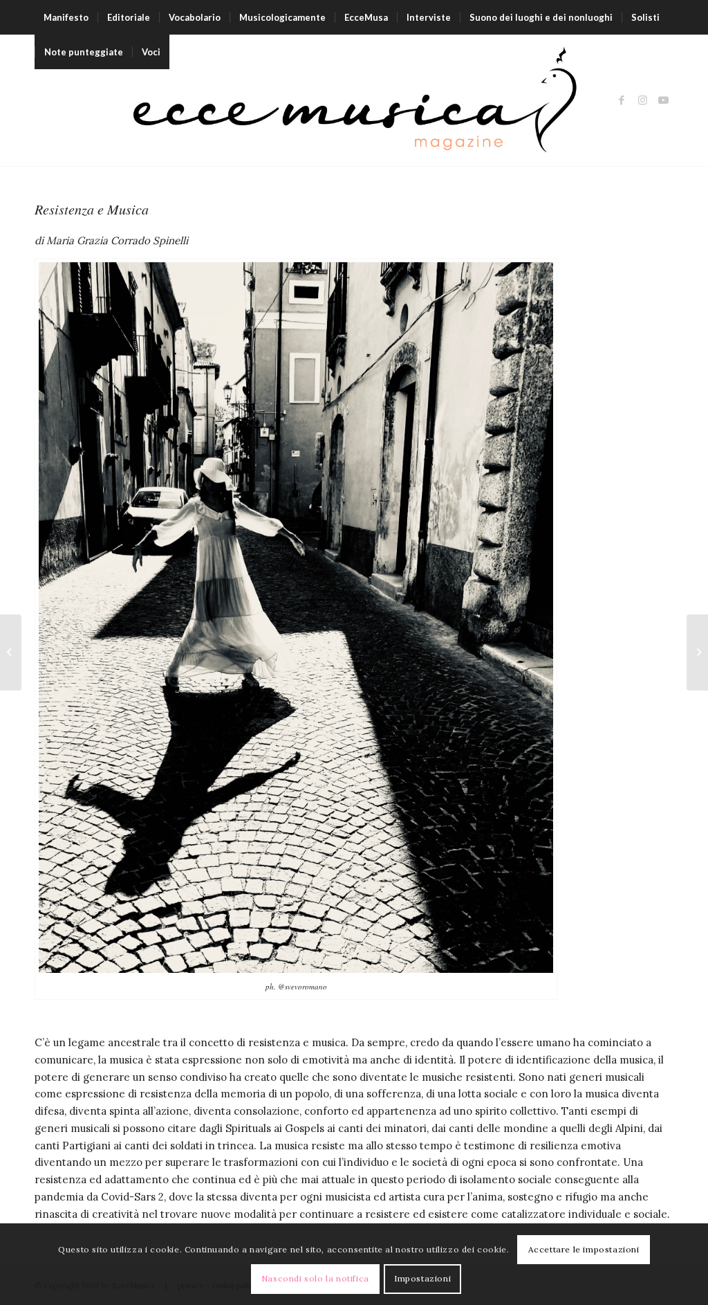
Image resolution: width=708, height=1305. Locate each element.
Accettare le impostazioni (584, 1249)
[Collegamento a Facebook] (621, 100)
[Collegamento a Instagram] (642, 100)
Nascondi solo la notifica (315, 1278)
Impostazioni (422, 1278)
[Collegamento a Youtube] (663, 100)
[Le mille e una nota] (697, 652)
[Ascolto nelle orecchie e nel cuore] (10, 652)
